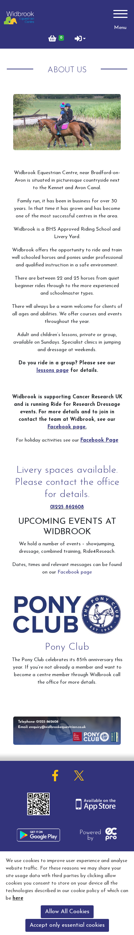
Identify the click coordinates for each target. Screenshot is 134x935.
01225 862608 (67, 507)
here (18, 898)
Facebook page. (67, 427)
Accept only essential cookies (67, 925)
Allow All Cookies (67, 912)
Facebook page (75, 572)
